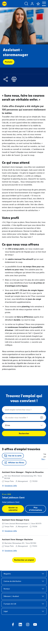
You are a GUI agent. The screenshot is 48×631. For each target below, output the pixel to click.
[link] (24, 479)
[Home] (4, 3)
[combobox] (24, 409)
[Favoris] (38, 4)
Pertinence (43, 459)
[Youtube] (35, 625)
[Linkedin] (20, 625)
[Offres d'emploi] (26, 4)
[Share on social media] (5, 80)
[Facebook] (13, 625)
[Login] (32, 4)
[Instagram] (28, 625)
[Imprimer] (14, 80)
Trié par (44, 455)
